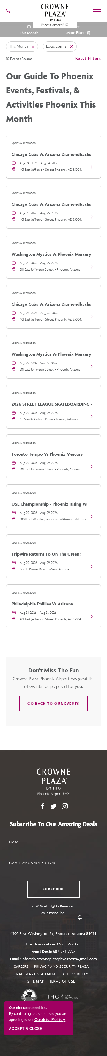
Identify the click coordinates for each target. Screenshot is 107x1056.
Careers (21, 966)
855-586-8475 (68, 944)
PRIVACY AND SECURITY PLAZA (61, 966)
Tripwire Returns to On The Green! (46, 554)
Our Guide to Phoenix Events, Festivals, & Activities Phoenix (51, 97)
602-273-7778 (64, 951)
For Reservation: (53, 944)
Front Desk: (54, 951)
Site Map (35, 981)
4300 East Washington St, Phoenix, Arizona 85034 (53, 933)
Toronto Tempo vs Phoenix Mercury (47, 454)
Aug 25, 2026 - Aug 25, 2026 (39, 213)
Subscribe (53, 889)
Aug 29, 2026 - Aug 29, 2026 (39, 412)
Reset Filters (88, 58)
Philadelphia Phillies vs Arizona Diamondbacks (42, 606)
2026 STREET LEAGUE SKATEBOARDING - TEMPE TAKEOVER (52, 406)
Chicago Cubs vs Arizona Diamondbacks (51, 154)
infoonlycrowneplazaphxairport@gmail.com (59, 958)
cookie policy (49, 1019)
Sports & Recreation (24, 143)
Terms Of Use (62, 981)
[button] (53, 703)
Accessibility (75, 974)
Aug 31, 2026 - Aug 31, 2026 (38, 612)
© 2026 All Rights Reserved (53, 906)
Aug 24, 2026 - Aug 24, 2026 (39, 163)
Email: (53, 958)
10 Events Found (19, 58)
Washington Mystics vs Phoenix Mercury (51, 254)
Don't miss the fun (53, 670)
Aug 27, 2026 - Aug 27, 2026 (38, 362)
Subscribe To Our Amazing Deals (53, 824)
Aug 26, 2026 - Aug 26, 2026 (39, 312)
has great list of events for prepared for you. (53, 682)
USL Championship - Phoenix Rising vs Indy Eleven (49, 506)
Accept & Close (25, 1029)
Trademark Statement (35, 974)
